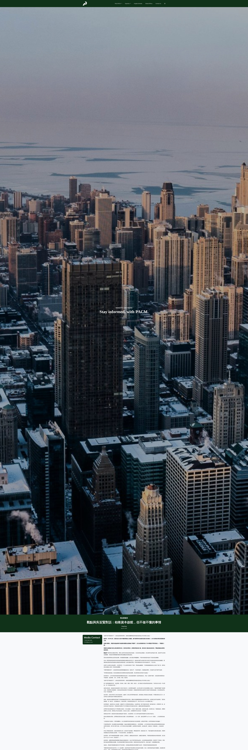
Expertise (127, 3)
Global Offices (148, 3)
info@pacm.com (89, 642)
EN (164, 3)
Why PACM (118, 3)
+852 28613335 (88, 640)
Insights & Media (138, 3)
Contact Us (158, 3)
